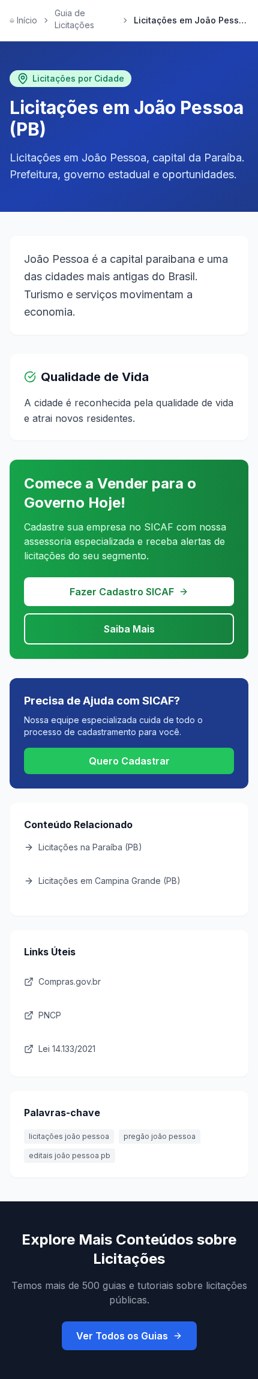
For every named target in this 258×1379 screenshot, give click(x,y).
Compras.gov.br (69, 981)
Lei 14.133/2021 (66, 1049)
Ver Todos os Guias (122, 1336)
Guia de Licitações (74, 19)
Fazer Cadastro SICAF (122, 592)
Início (27, 20)
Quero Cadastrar (129, 761)
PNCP (49, 1015)
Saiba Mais (129, 629)
